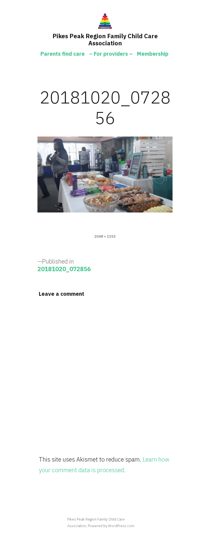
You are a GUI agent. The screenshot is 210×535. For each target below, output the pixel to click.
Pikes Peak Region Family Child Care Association (105, 39)
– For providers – (111, 53)
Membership (152, 53)
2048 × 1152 (105, 236)
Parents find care (62, 53)
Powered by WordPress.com (111, 526)
